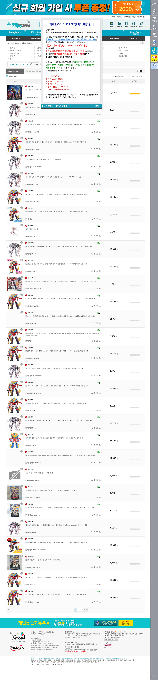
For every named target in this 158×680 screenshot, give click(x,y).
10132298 (31, 382)
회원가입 (119, 17)
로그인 (113, 17)
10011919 (30, 486)
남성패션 (39, 48)
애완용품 (12, 56)
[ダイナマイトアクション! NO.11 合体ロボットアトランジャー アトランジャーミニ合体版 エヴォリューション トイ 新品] (14, 440)
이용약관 (40, 632)
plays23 (33, 585)
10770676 (31, 208)
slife (32, 219)
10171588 (31, 504)
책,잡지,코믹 (122, 56)
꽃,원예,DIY (121, 53)
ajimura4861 (35, 202)
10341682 (31, 138)
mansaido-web (36, 497)
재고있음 (32, 71)
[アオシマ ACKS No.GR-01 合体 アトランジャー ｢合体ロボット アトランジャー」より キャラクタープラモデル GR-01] (14, 92)
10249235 (31, 556)
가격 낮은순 (132, 76)
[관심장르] (154, 19)
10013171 (31, 434)
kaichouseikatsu (36, 376)
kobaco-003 (35, 132)
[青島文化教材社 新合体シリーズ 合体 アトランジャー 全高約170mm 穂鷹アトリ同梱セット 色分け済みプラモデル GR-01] (14, 144)
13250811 (30, 347)
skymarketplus (36, 463)
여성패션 (12, 48)
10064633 (31, 364)
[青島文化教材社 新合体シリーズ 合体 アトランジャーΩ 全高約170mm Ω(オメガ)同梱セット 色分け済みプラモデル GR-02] (14, 179)
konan (33, 114)
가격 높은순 (139, 76)
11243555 (30, 417)
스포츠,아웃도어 (14, 53)
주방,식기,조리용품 (15, 50)
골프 (10, 59)
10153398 (31, 330)
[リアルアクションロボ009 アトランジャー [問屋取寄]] (14, 475)
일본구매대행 (15, 43)
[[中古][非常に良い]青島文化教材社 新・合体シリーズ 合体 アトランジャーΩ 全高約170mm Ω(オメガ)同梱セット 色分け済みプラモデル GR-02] (14, 318)
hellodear (34, 271)
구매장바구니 (135, 17)
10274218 (31, 173)
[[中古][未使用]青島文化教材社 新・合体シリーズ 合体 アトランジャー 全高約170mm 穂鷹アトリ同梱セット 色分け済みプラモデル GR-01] (14, 301)
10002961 (31, 399)
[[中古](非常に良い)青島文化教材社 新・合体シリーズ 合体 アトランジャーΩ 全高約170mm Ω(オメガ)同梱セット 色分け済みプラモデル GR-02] (14, 127)
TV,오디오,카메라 (123, 50)
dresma (33, 532)
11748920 (30, 573)
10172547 (31, 86)
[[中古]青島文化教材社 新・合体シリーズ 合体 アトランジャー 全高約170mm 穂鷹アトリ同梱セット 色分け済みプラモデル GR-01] (14, 197)
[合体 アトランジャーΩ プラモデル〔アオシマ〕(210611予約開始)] (14, 162)
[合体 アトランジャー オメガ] (14, 231)
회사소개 (33, 632)
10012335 (31, 469)
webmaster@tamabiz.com (44, 649)
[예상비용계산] (154, 50)
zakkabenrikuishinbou (38, 550)
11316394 (30, 521)
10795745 (31, 539)
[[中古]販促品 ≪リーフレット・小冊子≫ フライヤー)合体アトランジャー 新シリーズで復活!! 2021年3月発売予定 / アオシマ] (14, 284)
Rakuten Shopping (27, 43)
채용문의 (33, 634)
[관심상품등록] (21, 86)
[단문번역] (154, 42)
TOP (154, 677)
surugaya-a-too (36, 289)
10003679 (31, 225)
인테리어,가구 (122, 48)
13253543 (31, 295)
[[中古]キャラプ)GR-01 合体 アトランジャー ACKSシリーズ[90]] (14, 562)
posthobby (34, 97)
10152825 (31, 156)
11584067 (30, 312)
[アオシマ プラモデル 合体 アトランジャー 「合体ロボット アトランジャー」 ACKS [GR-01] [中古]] (14, 493)
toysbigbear (35, 480)
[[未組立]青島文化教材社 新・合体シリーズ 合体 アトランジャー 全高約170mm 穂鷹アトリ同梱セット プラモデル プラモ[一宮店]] (14, 336)
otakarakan (35, 341)
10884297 (31, 243)
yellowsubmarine (36, 167)
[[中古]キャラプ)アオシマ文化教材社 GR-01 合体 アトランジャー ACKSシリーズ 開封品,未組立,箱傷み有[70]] (14, 510)
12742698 (31, 452)
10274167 (31, 591)
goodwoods (35, 149)
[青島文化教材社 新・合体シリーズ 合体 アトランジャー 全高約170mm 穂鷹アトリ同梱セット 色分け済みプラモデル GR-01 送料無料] (14, 405)
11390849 (30, 103)
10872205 (31, 260)
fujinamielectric (36, 393)
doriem (33, 323)
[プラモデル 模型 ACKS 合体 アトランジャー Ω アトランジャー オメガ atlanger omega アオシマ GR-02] (14, 109)
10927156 (31, 121)
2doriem (34, 254)
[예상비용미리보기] (97, 114)
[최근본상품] (154, 35)
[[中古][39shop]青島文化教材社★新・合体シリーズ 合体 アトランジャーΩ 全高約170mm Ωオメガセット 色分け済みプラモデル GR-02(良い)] (14, 423)
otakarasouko (35, 515)
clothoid (33, 445)
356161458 (31, 277)
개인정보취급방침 (49, 632)
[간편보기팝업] (92, 114)
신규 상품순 (124, 76)
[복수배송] (154, 58)
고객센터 (142, 17)
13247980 (31, 190)
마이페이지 (127, 17)
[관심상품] (154, 11)
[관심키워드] (154, 27)
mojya (33, 236)
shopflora (34, 410)
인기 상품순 (116, 76)
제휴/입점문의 (41, 634)
